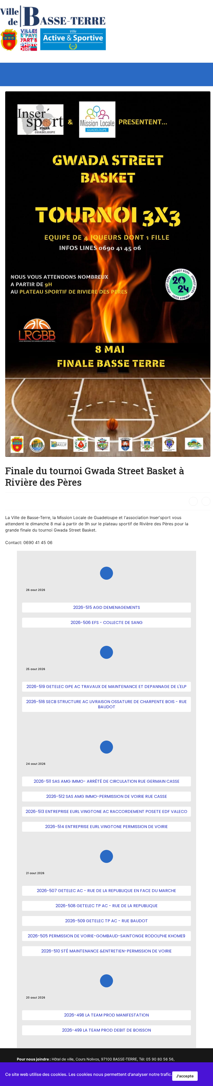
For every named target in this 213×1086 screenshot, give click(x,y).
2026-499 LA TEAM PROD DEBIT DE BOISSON (106, 1030)
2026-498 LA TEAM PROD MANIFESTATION (106, 1015)
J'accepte (185, 1076)
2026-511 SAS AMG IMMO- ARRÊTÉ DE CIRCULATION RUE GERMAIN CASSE (106, 781)
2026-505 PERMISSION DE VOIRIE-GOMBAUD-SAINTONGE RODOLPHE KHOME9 (106, 936)
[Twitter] (206, 501)
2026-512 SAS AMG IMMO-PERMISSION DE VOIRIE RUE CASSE (106, 796)
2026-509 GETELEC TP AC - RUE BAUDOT (106, 921)
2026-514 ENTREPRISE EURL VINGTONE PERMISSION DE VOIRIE (106, 827)
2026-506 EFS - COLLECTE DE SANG (107, 623)
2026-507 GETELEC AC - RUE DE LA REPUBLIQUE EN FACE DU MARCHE (106, 891)
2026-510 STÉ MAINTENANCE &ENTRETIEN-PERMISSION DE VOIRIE (106, 951)
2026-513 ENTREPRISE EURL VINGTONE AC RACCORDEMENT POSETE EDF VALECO (106, 811)
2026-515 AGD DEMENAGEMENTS (106, 607)
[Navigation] (208, 74)
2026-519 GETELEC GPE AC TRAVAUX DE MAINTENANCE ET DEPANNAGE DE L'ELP (106, 687)
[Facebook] (193, 501)
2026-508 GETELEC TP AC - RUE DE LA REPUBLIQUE (107, 906)
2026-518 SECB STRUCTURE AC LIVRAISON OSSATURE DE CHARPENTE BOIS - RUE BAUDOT (106, 704)
